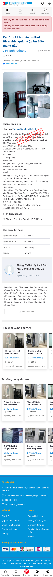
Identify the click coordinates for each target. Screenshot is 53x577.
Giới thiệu (6, 516)
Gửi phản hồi (28, 311)
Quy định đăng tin (36, 525)
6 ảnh (8, 13)
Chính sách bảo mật (11, 525)
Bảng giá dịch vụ (35, 516)
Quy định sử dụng (10, 529)
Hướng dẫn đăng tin (37, 520)
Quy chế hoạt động (10, 520)
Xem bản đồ (11, 63)
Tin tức (31, 536)
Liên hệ (5, 533)
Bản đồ (32, 13)
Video (20, 13)
